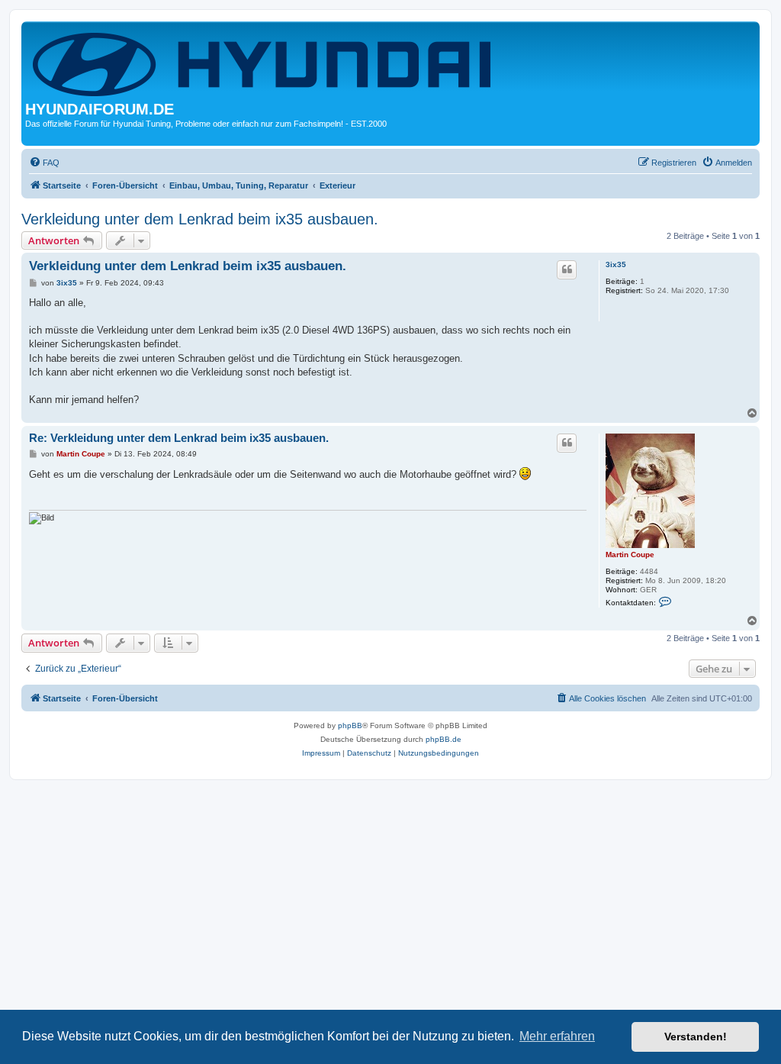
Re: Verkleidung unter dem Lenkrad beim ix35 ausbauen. (179, 437)
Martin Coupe (630, 554)
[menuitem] (44, 162)
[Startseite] (264, 63)
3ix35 (616, 264)
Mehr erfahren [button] (557, 1036)
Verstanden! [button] (695, 1036)
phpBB (350, 725)
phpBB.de (443, 739)
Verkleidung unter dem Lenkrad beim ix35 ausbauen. (199, 219)
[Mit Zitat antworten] (567, 269)
